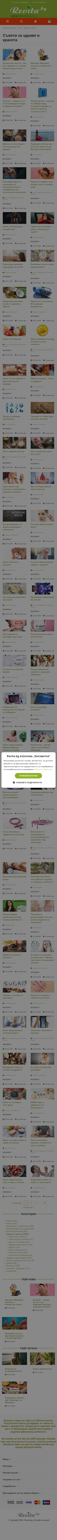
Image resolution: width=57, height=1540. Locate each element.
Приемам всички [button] (28, 775)
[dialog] (28, 770)
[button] (28, 782)
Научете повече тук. (43, 769)
